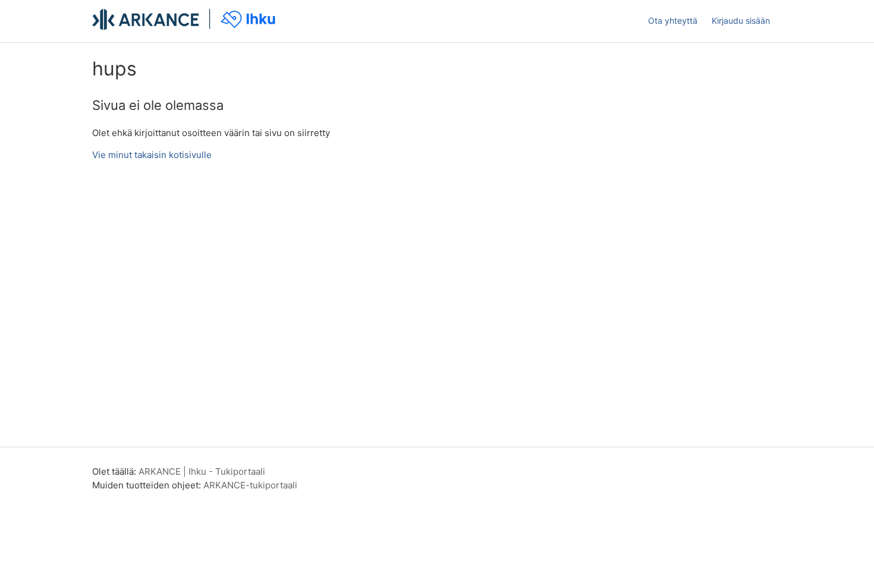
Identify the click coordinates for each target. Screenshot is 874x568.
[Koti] (185, 27)
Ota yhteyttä (672, 20)
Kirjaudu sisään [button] (741, 20)
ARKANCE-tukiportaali (250, 485)
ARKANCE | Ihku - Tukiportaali (202, 471)
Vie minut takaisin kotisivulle (152, 154)
